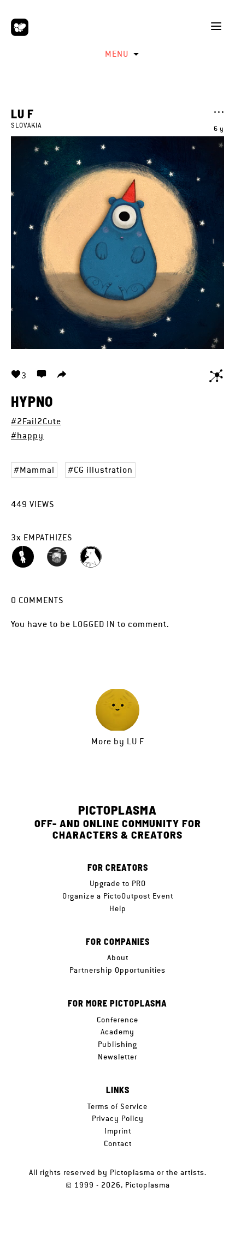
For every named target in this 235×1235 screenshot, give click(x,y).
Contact (118, 1143)
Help (117, 908)
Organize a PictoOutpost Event (117, 896)
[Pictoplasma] (19, 27)
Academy (117, 1032)
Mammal (37, 469)
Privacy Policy (118, 1118)
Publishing (117, 1044)
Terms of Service (117, 1106)
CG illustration (103, 469)
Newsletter (117, 1057)
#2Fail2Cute (36, 421)
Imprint (117, 1131)
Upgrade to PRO (118, 883)
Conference (117, 1020)
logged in (94, 624)
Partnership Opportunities (117, 970)
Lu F (22, 113)
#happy (27, 435)
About (117, 957)
